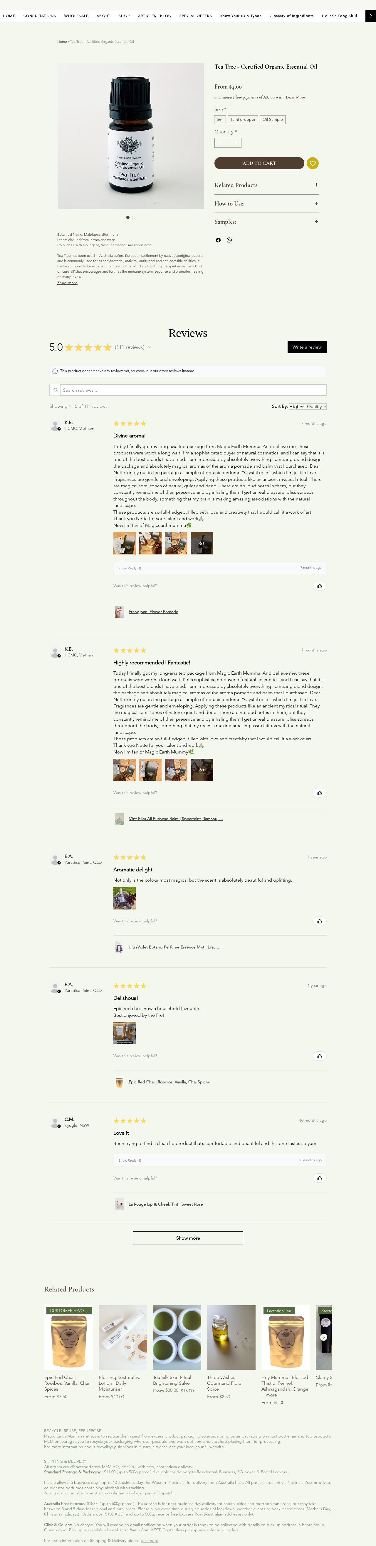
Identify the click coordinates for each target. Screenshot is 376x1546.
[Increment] (237, 142)
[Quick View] (123, 1337)
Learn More (295, 97)
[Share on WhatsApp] (229, 240)
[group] (188, 1355)
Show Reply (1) (129, 568)
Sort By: (280, 406)
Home (62, 41)
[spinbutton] (228, 142)
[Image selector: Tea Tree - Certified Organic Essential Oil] (128, 217)
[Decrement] (218, 142)
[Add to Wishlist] (313, 163)
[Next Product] (323, 1337)
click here (149, 1540)
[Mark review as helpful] (320, 585)
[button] (149, 347)
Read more (67, 282)
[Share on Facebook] (218, 240)
